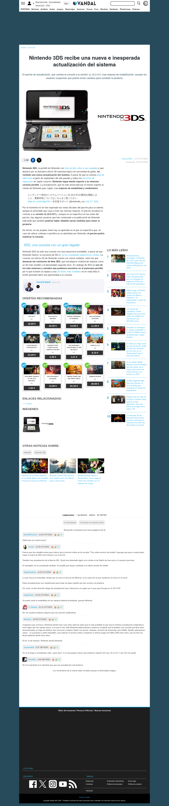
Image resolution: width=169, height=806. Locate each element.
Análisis (44, 9)
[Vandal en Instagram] (53, 784)
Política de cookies (135, 784)
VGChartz (89, 791)
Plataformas (125, 9)
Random (104, 9)
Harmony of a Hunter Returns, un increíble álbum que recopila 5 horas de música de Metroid (35, 478)
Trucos (89, 9)
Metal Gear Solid (41, 2)
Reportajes (70, 9)
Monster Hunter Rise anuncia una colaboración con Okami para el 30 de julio (62, 478)
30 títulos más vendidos (69, 271)
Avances (80, 9)
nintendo (27, 452)
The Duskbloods (54, 2)
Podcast (136, 9)
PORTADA (25, 9)
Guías (52, 9)
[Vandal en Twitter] (43, 784)
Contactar (89, 784)
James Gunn (39, 5)
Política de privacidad (114, 784)
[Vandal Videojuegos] (84, 3)
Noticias (35, 9)
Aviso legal (132, 781)
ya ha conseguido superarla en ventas (80, 255)
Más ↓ (66, 3)
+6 (59, 572)
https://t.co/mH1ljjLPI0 (39, 201)
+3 (57, 547)
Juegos (60, 9)
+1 (57, 595)
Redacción (90, 781)
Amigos (92, 515)
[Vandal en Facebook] (33, 784)
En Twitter (102, 515)
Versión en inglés (84, 797)
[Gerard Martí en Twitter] (38, 286)
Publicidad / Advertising (115, 781)
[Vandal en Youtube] (63, 784)
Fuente (29, 404)
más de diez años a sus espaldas (81, 168)
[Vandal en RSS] (73, 784)
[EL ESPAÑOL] (145, 3)
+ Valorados (81, 515)
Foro (96, 9)
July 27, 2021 (91, 201)
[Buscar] (138, 3)
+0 (60, 535)
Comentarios (68, 515)
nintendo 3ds (40, 452)
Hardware (114, 9)
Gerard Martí (127, 159)
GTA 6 (48, 5)
